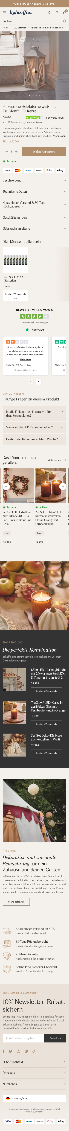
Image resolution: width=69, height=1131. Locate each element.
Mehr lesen (59, 135)
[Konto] (57, 12)
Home (5, 27)
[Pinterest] (26, 1051)
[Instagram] (18, 1051)
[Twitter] (10, 1051)
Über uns (9, 1073)
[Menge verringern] (5, 151)
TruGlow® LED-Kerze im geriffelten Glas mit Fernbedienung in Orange (48, 706)
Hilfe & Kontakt (13, 1062)
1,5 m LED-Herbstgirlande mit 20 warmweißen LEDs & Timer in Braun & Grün (48, 673)
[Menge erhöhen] (17, 151)
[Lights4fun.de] (21, 12)
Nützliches (10, 1084)
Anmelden (55, 1038)
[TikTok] (33, 1051)
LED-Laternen (20, 27)
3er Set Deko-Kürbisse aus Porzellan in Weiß (46, 737)
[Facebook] (3, 1051)
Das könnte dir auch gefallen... (19, 460)
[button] (49, 12)
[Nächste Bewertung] (38, 382)
